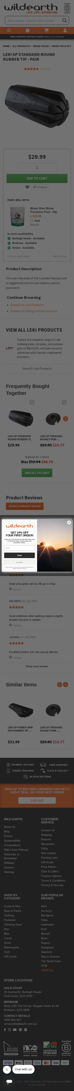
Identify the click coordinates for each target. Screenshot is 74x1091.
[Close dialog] (69, 522)
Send (19, 555)
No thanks (19, 562)
